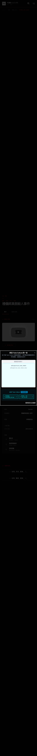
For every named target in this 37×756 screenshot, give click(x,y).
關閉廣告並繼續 (30, 403)
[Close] (34, 352)
